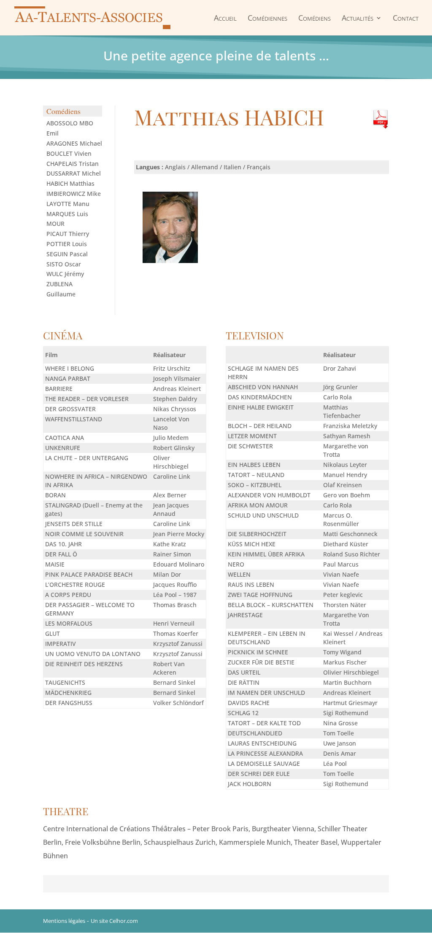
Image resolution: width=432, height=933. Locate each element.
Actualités (357, 18)
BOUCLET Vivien (69, 153)
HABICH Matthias (70, 183)
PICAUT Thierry (67, 234)
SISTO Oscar (63, 264)
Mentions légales (64, 921)
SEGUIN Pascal (67, 254)
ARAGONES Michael (74, 143)
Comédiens (314, 18)
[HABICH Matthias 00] (170, 261)
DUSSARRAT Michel (73, 173)
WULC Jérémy (65, 274)
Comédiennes (267, 18)
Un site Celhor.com (114, 921)
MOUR (55, 224)
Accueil (225, 18)
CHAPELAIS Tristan (72, 164)
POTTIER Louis (66, 244)
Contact (405, 18)
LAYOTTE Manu (67, 204)
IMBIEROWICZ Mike (73, 194)
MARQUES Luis (67, 214)
